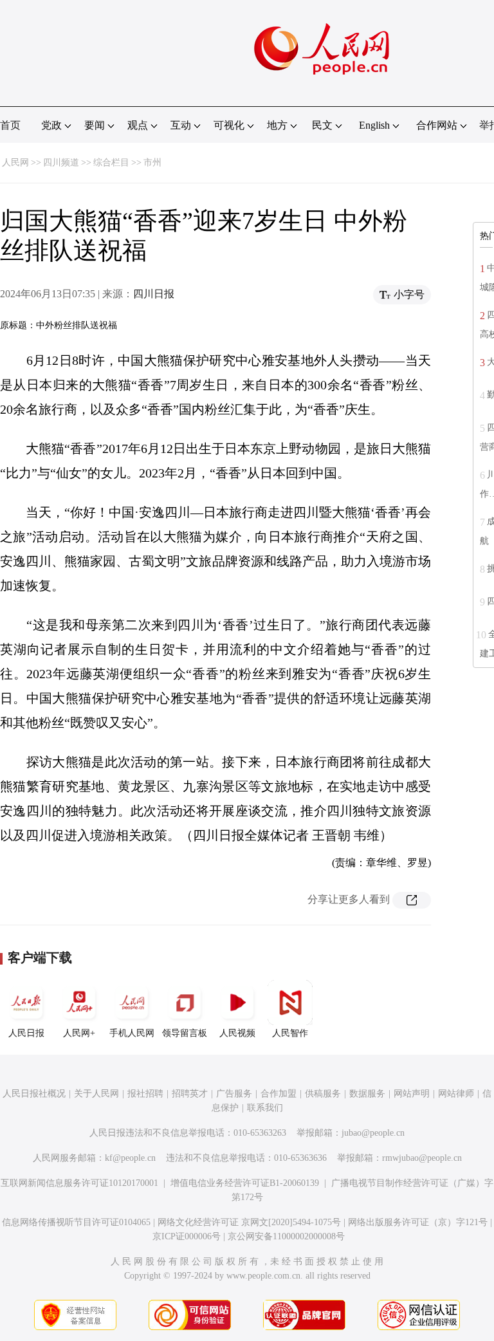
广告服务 (234, 1093)
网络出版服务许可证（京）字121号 (418, 1222)
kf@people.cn (130, 1158)
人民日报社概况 (34, 1093)
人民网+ (79, 1033)
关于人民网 (96, 1093)
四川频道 (61, 162)
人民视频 (237, 1033)
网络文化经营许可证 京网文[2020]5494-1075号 (249, 1222)
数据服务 (367, 1093)
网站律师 (456, 1093)
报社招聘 (145, 1093)
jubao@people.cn (373, 1133)
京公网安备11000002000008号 (286, 1236)
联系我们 (265, 1108)
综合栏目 (111, 162)
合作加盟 (279, 1093)
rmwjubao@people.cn (422, 1158)
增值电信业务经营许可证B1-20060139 (244, 1183)
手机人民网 (131, 1033)
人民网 (15, 162)
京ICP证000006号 (186, 1236)
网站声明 (412, 1093)
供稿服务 (323, 1093)
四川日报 (153, 293)
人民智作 (290, 1033)
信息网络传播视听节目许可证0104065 (76, 1222)
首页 (10, 125)
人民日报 (26, 1033)
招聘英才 (190, 1093)
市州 (152, 162)
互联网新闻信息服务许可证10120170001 (79, 1183)
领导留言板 (184, 1033)
